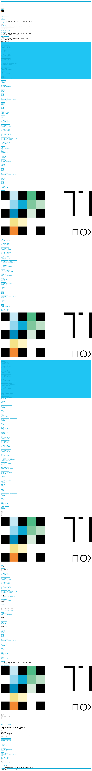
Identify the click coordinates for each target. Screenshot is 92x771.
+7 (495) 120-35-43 (5, 663)
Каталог (3, 84)
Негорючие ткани (5, 43)
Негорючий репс (5, 50)
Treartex (3, 744)
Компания (3, 156)
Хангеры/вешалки (5, 73)
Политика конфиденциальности (9, 99)
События (3, 91)
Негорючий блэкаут (6, 52)
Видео (2, 95)
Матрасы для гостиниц (6, 69)
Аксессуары (4, 68)
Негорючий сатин (5, 49)
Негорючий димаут (6, 51)
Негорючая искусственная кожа (9, 63)
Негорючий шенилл (6, 59)
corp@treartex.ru (5, 23)
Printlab (2, 76)
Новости (3, 89)
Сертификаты (4, 98)
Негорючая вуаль (5, 46)
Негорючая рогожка (6, 55)
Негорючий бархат (5, 54)
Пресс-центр (4, 87)
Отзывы (2, 97)
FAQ (2, 756)
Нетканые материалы (6, 64)
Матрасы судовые (5, 67)
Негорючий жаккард (6, 58)
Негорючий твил (5, 56)
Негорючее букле (5, 62)
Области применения (6, 86)
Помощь (3, 186)
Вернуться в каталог (6, 740)
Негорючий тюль (5, 45)
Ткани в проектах (5, 185)
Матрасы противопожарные (8, 65)
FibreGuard (3, 60)
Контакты (3, 190)
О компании (4, 82)
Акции (2, 93)
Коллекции (3, 85)
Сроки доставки (5, 112)
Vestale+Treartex (5, 77)
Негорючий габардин (6, 47)
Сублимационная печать (7, 75)
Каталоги (3, 72)
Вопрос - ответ (4, 113)
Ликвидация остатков (6, 78)
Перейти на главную (6, 739)
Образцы (3, 71)
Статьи (2, 94)
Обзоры (3, 90)
